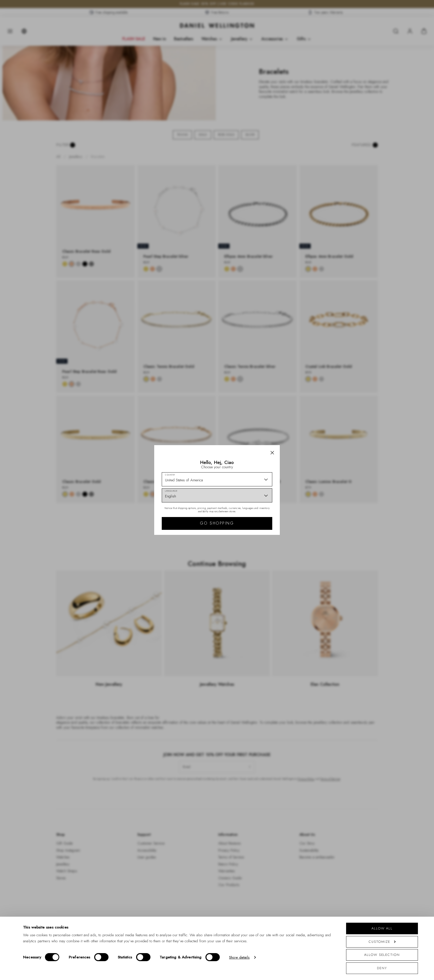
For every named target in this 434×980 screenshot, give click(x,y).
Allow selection (382, 954)
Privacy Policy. (266, 555)
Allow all (382, 928)
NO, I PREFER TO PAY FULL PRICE (253, 533)
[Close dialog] (304, 420)
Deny (382, 968)
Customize (379, 941)
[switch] (101, 957)
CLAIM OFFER (253, 517)
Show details (239, 957)
